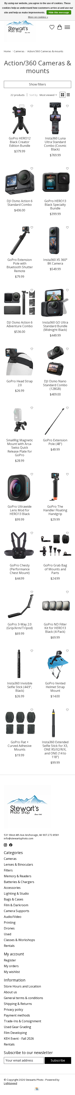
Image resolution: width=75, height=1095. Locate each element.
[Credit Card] (36, 1089)
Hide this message (59, 12)
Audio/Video (12, 917)
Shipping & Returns (18, 1004)
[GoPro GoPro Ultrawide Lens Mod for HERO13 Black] (20, 486)
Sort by (33, 95)
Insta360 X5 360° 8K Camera (55, 262)
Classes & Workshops (19, 940)
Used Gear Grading (17, 1027)
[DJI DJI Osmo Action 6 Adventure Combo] (20, 302)
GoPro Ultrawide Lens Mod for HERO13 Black (20, 510)
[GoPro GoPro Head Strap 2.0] (20, 361)
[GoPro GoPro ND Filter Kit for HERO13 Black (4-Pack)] (55, 604)
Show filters (37, 84)
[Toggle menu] (67, 27)
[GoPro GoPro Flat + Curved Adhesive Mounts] (20, 722)
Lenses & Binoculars (18, 864)
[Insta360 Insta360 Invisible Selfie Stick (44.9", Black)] (20, 663)
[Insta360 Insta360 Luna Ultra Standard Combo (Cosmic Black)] (55, 118)
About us (10, 992)
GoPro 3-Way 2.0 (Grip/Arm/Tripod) (20, 626)
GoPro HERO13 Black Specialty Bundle (55, 204)
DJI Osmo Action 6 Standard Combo (19, 203)
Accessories (12, 888)
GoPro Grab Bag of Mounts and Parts (55, 569)
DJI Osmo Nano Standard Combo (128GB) (55, 385)
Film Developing (15, 1033)
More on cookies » (38, 17)
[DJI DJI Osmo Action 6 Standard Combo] (20, 181)
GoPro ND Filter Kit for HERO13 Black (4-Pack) (55, 628)
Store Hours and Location (22, 986)
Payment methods (17, 1015)
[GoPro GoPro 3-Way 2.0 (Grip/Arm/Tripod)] (20, 604)
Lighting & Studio (16, 893)
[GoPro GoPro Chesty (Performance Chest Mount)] (20, 545)
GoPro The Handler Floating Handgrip (55, 510)
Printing (10, 922)
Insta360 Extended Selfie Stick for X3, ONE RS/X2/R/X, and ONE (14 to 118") (55, 749)
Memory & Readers (17, 876)
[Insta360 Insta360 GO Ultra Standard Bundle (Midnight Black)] (55, 302)
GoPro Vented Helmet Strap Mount (55, 687)
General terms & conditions (23, 998)
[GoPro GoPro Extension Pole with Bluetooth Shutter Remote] (20, 240)
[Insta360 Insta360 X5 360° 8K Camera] (55, 240)
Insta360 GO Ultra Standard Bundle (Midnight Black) (55, 326)
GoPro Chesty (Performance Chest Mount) (20, 569)
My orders (11, 966)
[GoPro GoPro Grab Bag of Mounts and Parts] (55, 545)
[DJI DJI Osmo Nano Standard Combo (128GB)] (55, 361)
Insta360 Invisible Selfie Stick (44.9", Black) (19, 687)
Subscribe (58, 1060)
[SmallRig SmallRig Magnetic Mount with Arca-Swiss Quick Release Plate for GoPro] (20, 420)
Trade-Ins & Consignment (22, 1021)
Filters (8, 870)
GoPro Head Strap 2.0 (20, 383)
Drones (9, 928)
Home (7, 51)
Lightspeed (10, 1083)
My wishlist (12, 972)
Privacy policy (13, 1009)
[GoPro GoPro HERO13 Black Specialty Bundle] (55, 181)
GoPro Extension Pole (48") (55, 442)
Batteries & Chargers (19, 882)
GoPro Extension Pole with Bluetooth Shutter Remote (20, 265)
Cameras (19, 51)
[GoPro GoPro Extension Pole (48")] (55, 420)
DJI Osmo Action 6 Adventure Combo (20, 324)
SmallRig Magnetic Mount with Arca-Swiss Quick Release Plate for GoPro (19, 447)
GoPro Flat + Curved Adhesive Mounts (20, 746)
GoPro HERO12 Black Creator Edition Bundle (20, 142)
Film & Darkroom (16, 905)
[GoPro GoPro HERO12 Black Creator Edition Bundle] (20, 118)
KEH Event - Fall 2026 (19, 1038)
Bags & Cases (13, 899)
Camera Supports (16, 911)
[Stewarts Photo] (20, 27)
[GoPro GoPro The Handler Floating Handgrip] (55, 486)
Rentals (9, 946)
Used (7, 934)
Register (10, 960)
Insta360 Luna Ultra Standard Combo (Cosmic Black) (55, 144)
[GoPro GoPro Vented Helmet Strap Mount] (55, 663)
